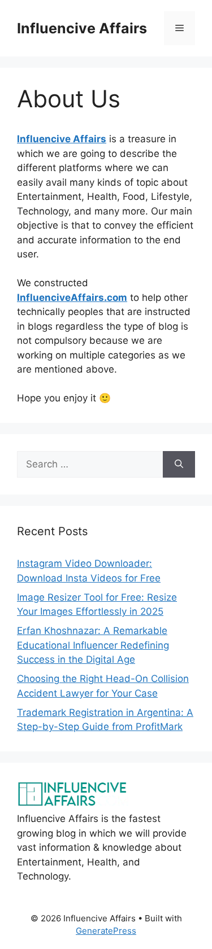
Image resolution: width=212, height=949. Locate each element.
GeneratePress (106, 930)
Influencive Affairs (82, 28)
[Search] (179, 464)
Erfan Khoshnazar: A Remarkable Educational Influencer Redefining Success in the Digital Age (93, 645)
